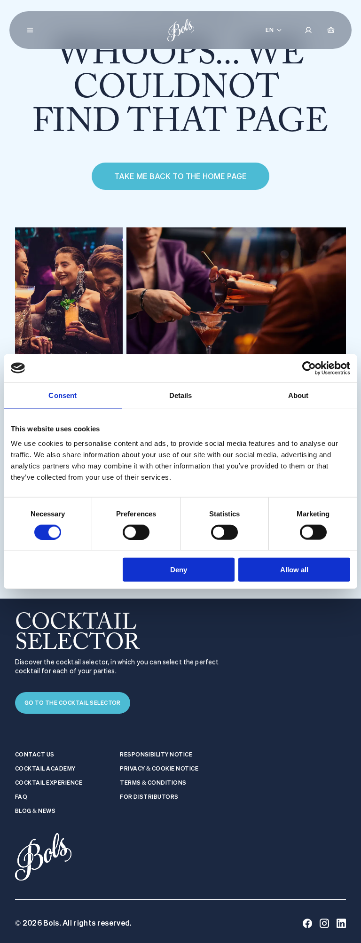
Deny (178, 570)
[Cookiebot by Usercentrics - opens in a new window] (309, 368)
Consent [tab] (62, 395)
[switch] (136, 531)
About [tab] (298, 395)
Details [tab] (180, 395)
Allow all (294, 570)
